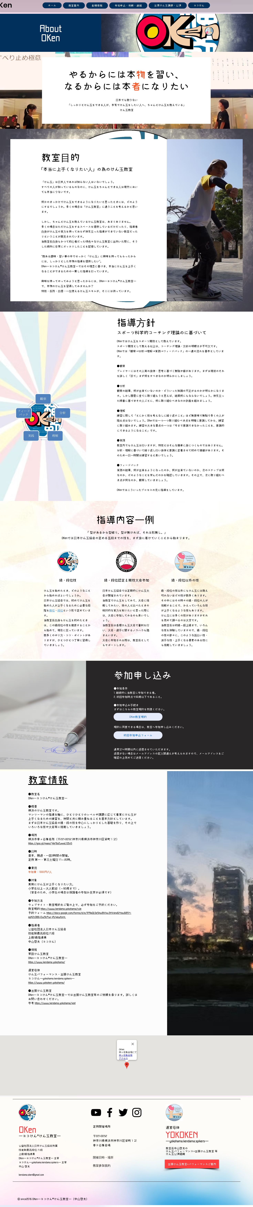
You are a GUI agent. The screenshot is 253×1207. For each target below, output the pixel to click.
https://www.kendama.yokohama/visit (55, 1003)
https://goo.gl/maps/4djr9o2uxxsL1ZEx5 (50, 843)
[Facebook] (109, 1112)
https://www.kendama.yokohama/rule (61, 908)
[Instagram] (137, 1112)
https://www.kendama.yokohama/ (46, 962)
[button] (74, 5)
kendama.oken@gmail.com (32, 1174)
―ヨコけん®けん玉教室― (40, 1136)
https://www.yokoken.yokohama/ (46, 982)
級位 (52, 610)
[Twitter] (123, 1112)
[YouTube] (96, 1112)
